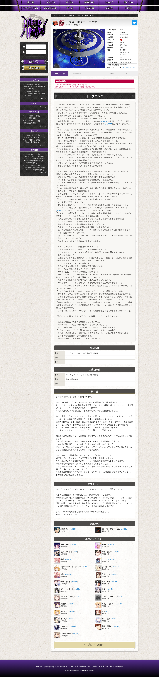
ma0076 (111, 559)
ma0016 (77, 589)
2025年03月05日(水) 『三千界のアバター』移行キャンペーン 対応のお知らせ (35, 167)
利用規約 (49, 666)
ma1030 (114, 619)
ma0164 (70, 604)
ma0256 (68, 559)
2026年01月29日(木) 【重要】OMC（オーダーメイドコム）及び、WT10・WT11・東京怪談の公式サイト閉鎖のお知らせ (34, 158)
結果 (112, 74)
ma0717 (119, 604)
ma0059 (74, 582)
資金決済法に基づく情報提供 (111, 666)
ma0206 (111, 544)
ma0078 (115, 552)
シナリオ (72, 15)
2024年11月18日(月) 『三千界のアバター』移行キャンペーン (35, 93)
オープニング (59, 74)
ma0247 (109, 589)
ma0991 (71, 611)
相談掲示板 (77, 74)
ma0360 (73, 544)
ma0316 (77, 596)
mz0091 (60, 210)
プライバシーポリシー (63, 666)
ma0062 (115, 567)
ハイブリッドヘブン (59, 15)
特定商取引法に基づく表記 (86, 666)
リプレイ (129, 74)
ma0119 (75, 634)
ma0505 (115, 626)
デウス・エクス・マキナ (87, 15)
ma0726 (71, 619)
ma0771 (107, 611)
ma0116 (85, 567)
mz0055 (108, 124)
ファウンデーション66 (128, 67)
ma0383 (114, 582)
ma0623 (120, 596)
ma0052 (114, 574)
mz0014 (103, 121)
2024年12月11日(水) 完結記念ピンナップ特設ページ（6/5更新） (35, 86)
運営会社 (40, 666)
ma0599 (68, 574)
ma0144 (73, 626)
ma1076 (74, 552)
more (44, 98)
